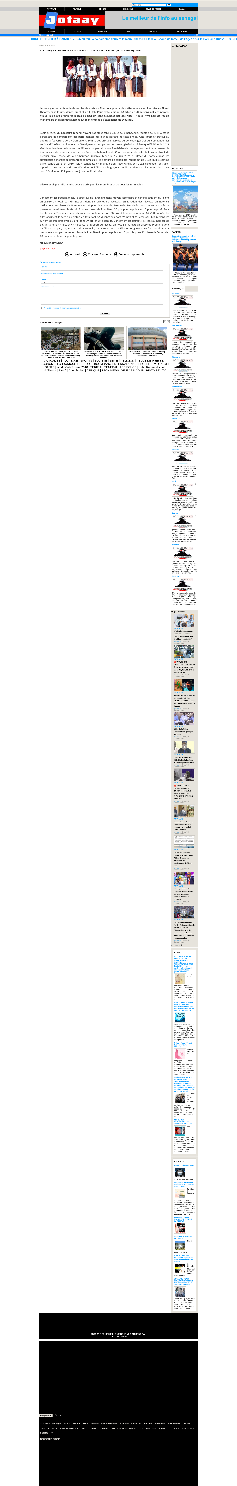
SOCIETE (77, 32)
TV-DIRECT (159, 363)
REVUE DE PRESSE (153, 9)
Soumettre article (50, 1439)
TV (164, 370)
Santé (62, 370)
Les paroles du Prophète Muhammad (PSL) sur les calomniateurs (184, 1185)
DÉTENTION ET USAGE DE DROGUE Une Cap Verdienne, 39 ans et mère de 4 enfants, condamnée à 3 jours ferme (147, 354)
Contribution (76, 370)
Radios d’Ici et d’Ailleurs (126, 1428)
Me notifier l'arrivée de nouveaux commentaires (62, 308)
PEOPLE (144, 363)
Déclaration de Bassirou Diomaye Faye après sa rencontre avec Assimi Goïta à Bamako (183, 825)
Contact (182, 9)
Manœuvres (176, 576)
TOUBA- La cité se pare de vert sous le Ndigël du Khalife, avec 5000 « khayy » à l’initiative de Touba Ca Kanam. (184, 700)
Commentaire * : (47, 286)
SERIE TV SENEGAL (104, 367)
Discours (175, 450)
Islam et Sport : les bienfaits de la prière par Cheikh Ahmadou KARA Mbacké (183, 1259)
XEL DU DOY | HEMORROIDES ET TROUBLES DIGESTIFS (183, 1122)
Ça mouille (176, 294)
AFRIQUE (93, 370)
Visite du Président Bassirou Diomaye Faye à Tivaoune (183, 731)
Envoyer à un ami (99, 254)
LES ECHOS (182, 32)
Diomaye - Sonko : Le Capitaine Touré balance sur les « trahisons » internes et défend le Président (183, 893)
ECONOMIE (102, 32)
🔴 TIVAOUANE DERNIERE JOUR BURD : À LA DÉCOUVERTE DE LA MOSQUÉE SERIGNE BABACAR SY (184, 667)
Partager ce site (46, 1415)
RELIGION (153, 32)
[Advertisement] (89, 1325)
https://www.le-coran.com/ (183, 1179)
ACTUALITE (51, 9)
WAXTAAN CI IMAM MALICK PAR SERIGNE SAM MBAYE (183, 1219)
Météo (174, 481)
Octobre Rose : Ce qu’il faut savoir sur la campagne (183, 1045)
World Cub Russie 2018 (72, 367)
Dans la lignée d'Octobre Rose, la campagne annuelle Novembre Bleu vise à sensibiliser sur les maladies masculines (184, 1006)
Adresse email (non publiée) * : (53, 273)
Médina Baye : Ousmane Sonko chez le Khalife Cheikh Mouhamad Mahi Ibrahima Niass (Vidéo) (183, 635)
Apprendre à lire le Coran (184, 1165)
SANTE (49, 367)
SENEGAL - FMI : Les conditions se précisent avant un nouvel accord (160, 39)
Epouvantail (176, 418)
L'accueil (51, 32)
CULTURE (85, 363)
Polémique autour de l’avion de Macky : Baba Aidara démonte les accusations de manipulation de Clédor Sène (183, 859)
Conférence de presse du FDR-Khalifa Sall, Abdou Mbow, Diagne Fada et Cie (184, 760)
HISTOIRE (153, 370)
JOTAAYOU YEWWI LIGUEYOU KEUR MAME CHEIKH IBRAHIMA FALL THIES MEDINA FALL (184, 1282)
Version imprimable (131, 254)
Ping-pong (176, 357)
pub (141, 367)
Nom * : (44, 267)
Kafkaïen (175, 545)
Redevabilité (177, 387)
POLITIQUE (77, 9)
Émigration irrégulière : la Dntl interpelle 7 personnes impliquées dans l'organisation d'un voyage (184, 239)
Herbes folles (177, 325)
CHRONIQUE (128, 9)
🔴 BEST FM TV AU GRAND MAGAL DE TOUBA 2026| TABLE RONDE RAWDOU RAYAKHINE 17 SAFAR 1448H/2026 (183, 792)
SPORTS (102, 9)
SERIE (127, 32)
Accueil (41, 45)
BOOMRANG (102, 363)
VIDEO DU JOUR (132, 370)
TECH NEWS (110, 370)
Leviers (175, 513)
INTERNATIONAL (124, 363)
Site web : (44, 280)
